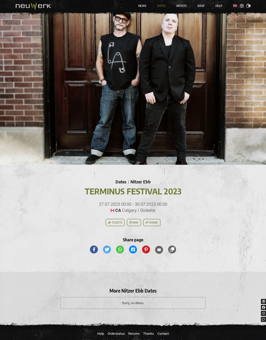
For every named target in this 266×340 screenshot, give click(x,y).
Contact (163, 333)
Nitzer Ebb (140, 181)
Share (153, 222)
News (142, 6)
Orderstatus (116, 333)
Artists (181, 6)
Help (219, 6)
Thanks (148, 333)
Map (135, 222)
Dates (161, 6)
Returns (134, 333)
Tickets (116, 222)
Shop (201, 6)
